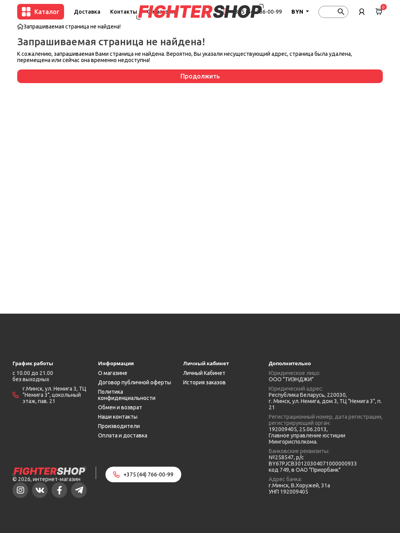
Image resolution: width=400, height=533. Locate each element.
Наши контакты (118, 417)
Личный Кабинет (204, 373)
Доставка (87, 12)
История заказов (204, 382)
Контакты (123, 12)
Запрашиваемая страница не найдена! (72, 26)
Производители (119, 426)
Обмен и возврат (120, 407)
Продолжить (200, 76)
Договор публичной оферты (134, 382)
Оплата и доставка (122, 435)
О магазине (112, 373)
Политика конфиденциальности (126, 395)
